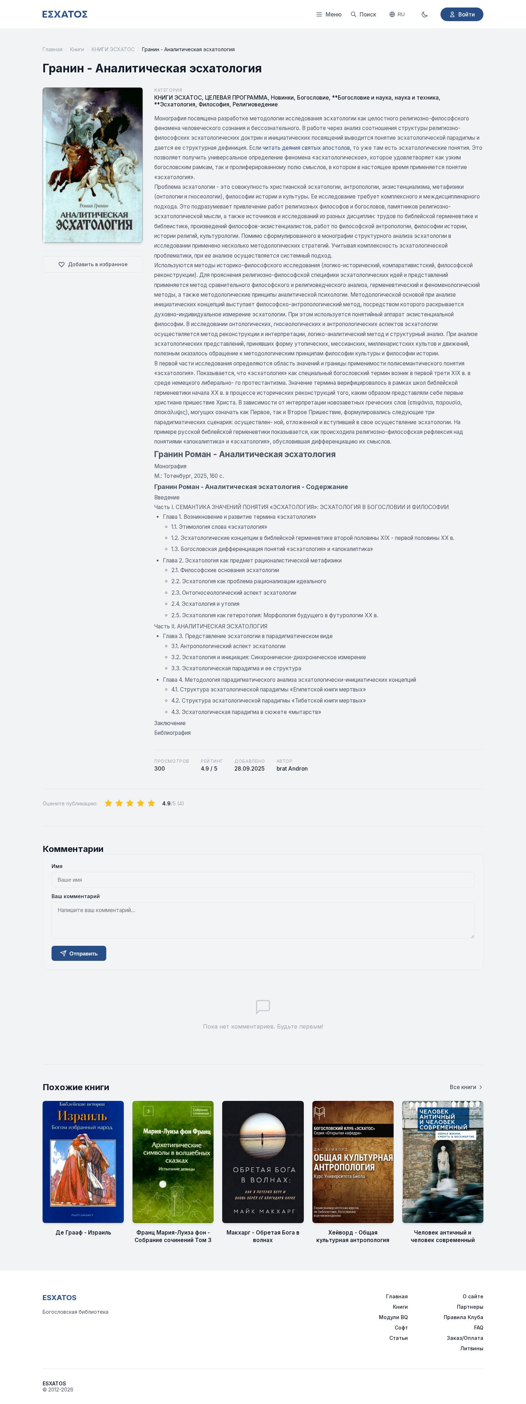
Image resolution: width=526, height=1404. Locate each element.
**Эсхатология (174, 104)
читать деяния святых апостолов (306, 147)
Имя (57, 866)
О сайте (473, 1296)
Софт (401, 1327)
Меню (334, 14)
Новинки (282, 97)
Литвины (471, 1348)
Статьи (398, 1338)
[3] (130, 803)
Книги (77, 49)
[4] (141, 803)
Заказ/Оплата (465, 1338)
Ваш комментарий (76, 896)
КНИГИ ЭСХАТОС (113, 49)
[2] (119, 803)
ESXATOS (60, 1297)
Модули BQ (393, 1317)
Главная (53, 49)
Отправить (83, 953)
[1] (108, 803)
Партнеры (470, 1307)
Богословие (313, 97)
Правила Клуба (463, 1317)
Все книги (463, 1087)
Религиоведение (255, 104)
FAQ (478, 1327)
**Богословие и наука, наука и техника (385, 97)
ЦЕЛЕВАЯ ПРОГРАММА (236, 97)
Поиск (368, 14)
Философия (214, 104)
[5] (151, 803)
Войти (466, 14)
